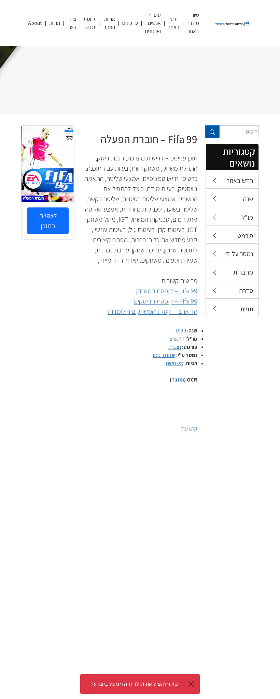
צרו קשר (71, 23)
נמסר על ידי (238, 253)
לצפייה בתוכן (48, 220)
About (35, 23)
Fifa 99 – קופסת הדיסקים (165, 301)
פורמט (245, 235)
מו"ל (247, 217)
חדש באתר (174, 23)
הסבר (178, 379)
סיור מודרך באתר (193, 23)
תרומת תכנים (90, 23)
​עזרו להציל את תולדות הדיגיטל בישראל (134, 684)
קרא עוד (189, 428)
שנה (248, 199)
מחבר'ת (243, 272)
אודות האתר (109, 23)
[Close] (191, 684)
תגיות (246, 309)
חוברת (174, 347)
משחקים (174, 363)
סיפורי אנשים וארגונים (153, 23)
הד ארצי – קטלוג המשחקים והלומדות (152, 311)
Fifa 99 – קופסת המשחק (166, 290)
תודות (54, 23)
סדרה (246, 290)
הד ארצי (176, 338)
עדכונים (130, 23)
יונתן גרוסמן (164, 355)
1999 (181, 330)
